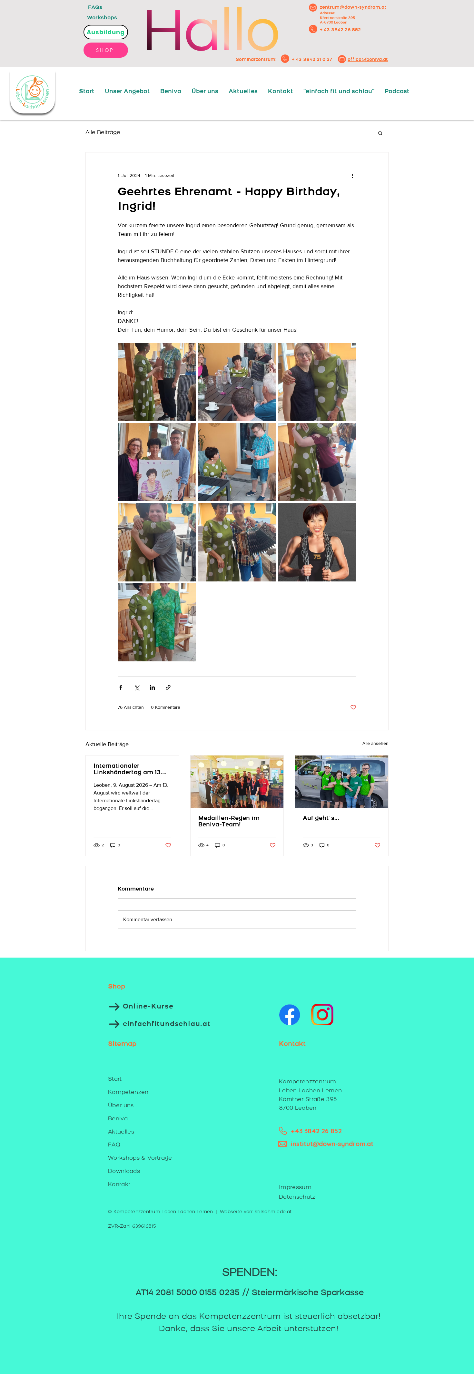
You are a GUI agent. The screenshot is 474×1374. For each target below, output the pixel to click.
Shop (116, 987)
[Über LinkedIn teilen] (152, 687)
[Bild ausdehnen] (157, 382)
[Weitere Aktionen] (352, 176)
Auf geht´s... (321, 819)
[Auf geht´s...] (341, 781)
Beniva (118, 1119)
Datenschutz (297, 1197)
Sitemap (122, 1044)
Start (115, 1079)
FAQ (114, 1145)
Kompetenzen (128, 1092)
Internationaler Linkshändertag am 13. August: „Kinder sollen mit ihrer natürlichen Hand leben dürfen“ (128, 770)
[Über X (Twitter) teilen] (136, 687)
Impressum (295, 1187)
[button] (380, 132)
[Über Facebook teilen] (121, 687)
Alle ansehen (375, 743)
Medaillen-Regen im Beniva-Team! (229, 822)
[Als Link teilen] (168, 687)
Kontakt (119, 1184)
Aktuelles (121, 1132)
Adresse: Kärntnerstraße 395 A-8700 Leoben (337, 18)
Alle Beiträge (102, 132)
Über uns (121, 1105)
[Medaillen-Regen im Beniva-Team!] (237, 781)
